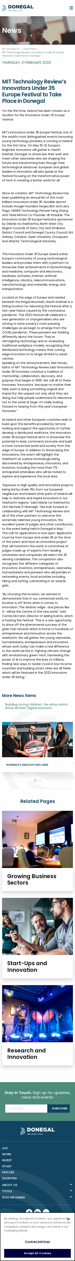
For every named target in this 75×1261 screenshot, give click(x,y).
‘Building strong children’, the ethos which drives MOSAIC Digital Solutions (36, 706)
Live (5, 1148)
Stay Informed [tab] (13, 1197)
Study (6, 1166)
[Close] (68, 1219)
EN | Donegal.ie (10, 48)
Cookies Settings (37, 1242)
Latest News (30, 48)
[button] (35, 780)
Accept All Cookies (37, 1253)
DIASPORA (9, 1178)
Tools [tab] (7, 1191)
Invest (7, 1160)
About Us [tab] (9, 1185)
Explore (8, 1172)
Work (6, 1154)
